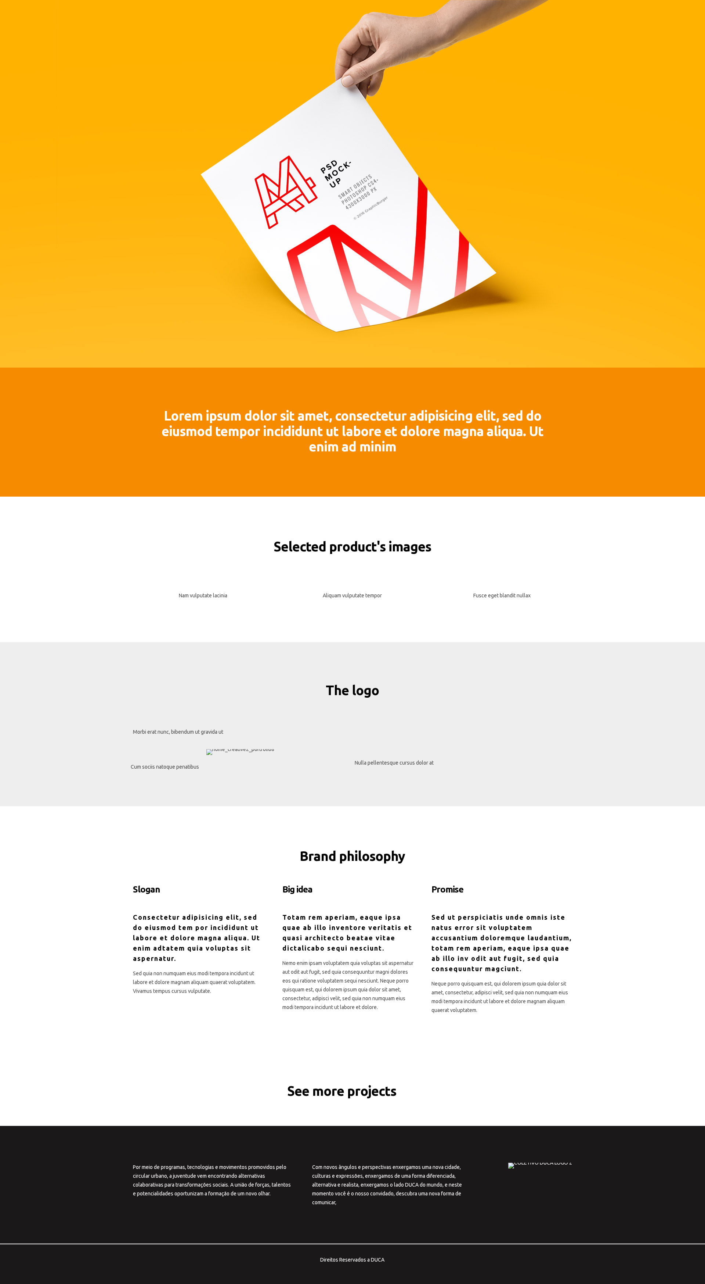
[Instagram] (367, 1272)
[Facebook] (337, 1272)
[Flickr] (357, 1272)
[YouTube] (347, 1272)
